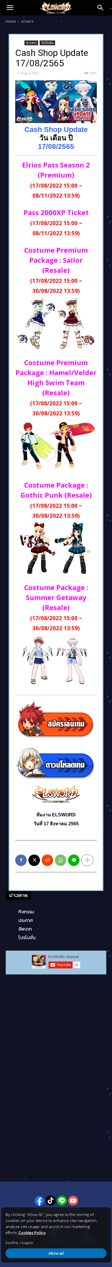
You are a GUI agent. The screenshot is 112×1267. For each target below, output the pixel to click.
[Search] (102, 7)
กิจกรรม (26, 911)
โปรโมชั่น (47, 43)
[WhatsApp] (60, 860)
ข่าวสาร (27, 21)
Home (11, 21)
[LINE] (74, 860)
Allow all (56, 1253)
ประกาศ (25, 920)
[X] (34, 860)
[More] (87, 860)
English (27, 1242)
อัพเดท (25, 928)
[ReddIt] (47, 860)
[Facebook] (21, 860)
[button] (10, 7)
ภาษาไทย (11, 1242)
